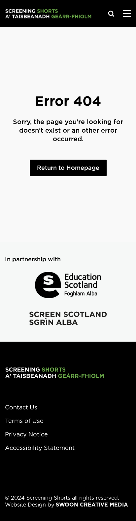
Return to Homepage (68, 167)
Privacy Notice (26, 434)
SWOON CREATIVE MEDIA (92, 505)
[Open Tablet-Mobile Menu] (127, 13)
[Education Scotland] (68, 285)
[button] (111, 13)
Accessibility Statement (40, 447)
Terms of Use (24, 420)
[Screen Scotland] (68, 318)
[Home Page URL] (54, 372)
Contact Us (21, 407)
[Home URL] (48, 13)
